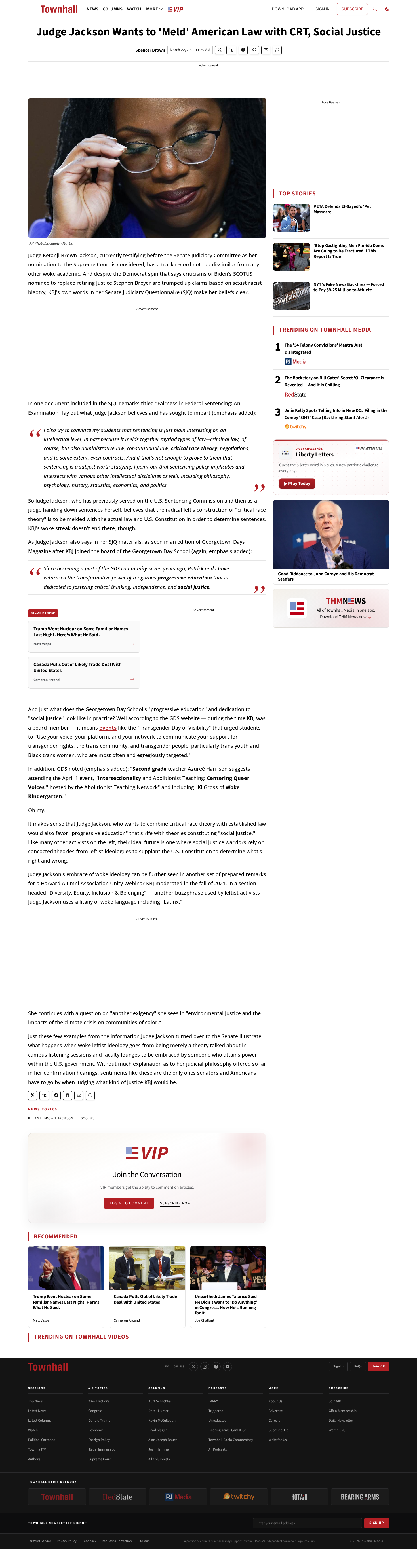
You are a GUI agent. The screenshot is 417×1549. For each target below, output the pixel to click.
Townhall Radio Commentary (230, 1439)
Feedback (89, 1541)
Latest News (37, 1410)
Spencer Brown (150, 50)
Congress (95, 1410)
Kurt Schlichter (159, 1401)
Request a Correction (117, 1541)
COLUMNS (113, 9)
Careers (274, 1420)
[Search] (375, 9)
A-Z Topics (98, 1388)
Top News (35, 1401)
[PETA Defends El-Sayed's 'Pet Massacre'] (291, 218)
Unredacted (217, 1420)
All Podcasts (217, 1449)
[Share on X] (219, 50)
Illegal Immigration (102, 1449)
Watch (33, 1430)
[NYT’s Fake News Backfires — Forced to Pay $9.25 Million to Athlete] (291, 296)
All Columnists (159, 1459)
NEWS (92, 9)
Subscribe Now (175, 1203)
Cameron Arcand (127, 1320)
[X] (193, 1366)
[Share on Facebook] (243, 50)
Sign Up (376, 1522)
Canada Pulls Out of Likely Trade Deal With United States (145, 1299)
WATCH (134, 9)
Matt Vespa (41, 1320)
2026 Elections (98, 1401)
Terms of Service (39, 1541)
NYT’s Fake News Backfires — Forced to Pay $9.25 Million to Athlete (348, 287)
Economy (95, 1430)
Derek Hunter (158, 1410)
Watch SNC (337, 1430)
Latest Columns (39, 1420)
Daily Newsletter (341, 1420)
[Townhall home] (48, 1367)
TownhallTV (37, 1449)
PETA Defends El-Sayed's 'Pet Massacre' (342, 209)
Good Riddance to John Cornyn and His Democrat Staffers (326, 576)
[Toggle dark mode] (387, 9)
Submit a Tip (278, 1430)
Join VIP (378, 1366)
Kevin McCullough (162, 1420)
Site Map (144, 1541)
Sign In (338, 1366)
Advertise (276, 1410)
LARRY (213, 1401)
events (108, 727)
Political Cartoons (41, 1439)
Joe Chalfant (204, 1320)
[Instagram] (204, 1366)
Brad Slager (157, 1430)
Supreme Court (99, 1459)
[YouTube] (227, 1366)
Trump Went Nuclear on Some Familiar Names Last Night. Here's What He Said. (66, 1301)
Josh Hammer (159, 1449)
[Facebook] (216, 1366)
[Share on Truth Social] (231, 50)
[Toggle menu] (30, 9)
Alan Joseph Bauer (162, 1439)
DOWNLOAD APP (288, 9)
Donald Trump (99, 1420)
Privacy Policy (67, 1541)
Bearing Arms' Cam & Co (227, 1430)
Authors (34, 1459)
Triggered (215, 1410)
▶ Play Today (297, 483)
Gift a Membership (343, 1410)
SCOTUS (87, 1118)
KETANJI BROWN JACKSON (50, 1118)
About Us (275, 1401)
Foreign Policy (99, 1439)
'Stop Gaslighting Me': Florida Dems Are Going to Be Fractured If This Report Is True (348, 251)
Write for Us (278, 1439)
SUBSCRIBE (352, 9)
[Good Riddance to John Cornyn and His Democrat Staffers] (331, 534)
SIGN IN (322, 9)
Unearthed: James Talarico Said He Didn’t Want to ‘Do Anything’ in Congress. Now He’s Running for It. (226, 1304)
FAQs (358, 1366)
